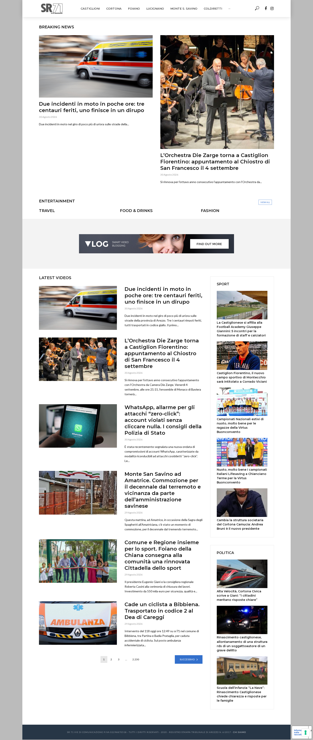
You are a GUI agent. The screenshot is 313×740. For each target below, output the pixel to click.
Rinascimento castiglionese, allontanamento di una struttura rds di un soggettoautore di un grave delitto (242, 643)
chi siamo (239, 732)
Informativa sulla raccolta (300, 732)
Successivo (187, 659)
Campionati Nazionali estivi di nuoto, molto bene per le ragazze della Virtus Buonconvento (240, 425)
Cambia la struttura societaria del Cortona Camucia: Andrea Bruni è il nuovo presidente (240, 524)
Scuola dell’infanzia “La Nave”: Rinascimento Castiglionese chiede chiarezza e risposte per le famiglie (242, 694)
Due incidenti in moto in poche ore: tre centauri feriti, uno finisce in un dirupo (91, 107)
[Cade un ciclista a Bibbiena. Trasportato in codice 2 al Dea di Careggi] (78, 623)
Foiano (134, 8)
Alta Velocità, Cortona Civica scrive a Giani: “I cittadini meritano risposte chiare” (239, 595)
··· (229, 8)
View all (265, 202)
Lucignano (155, 8)
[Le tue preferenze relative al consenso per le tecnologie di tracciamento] (306, 732)
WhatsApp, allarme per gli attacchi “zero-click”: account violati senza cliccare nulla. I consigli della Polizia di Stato (163, 420)
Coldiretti (213, 8)
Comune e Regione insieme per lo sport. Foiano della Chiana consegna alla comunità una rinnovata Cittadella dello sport (162, 555)
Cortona (114, 8)
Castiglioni (90, 8)
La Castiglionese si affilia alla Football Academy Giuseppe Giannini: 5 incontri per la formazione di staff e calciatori (241, 329)
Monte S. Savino (183, 8)
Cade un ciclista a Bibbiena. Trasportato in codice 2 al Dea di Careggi (162, 610)
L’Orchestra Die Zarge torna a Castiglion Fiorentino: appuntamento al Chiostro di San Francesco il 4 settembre (215, 161)
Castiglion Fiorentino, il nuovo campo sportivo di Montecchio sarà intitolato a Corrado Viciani (242, 377)
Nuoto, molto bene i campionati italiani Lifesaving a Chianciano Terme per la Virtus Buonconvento (242, 476)
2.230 (135, 659)
